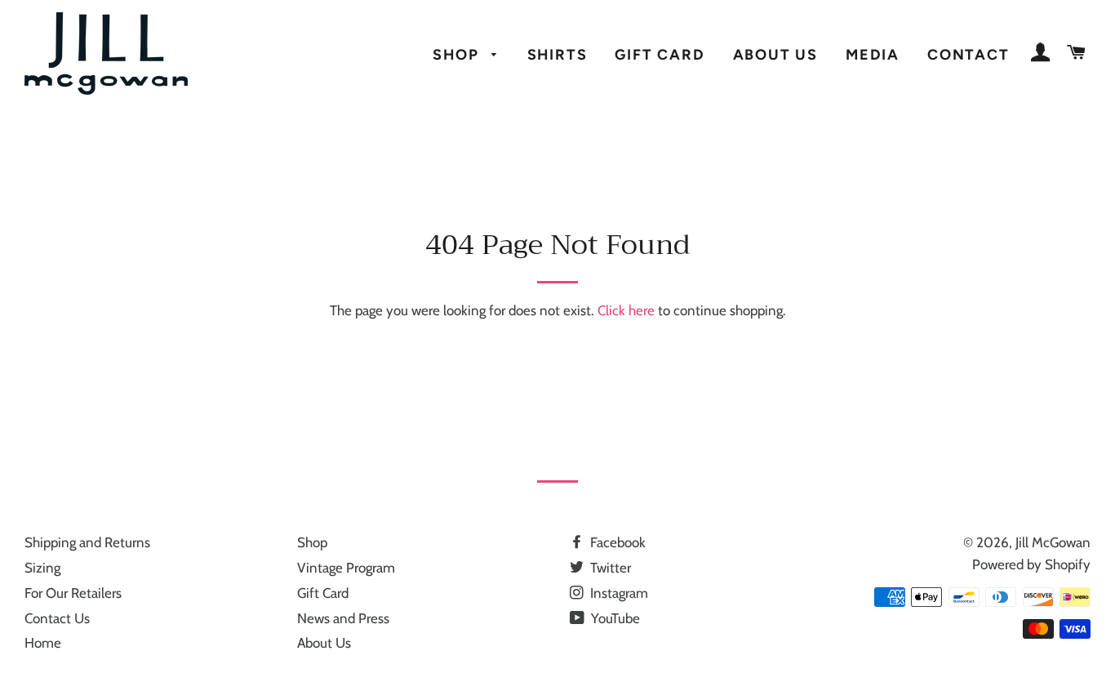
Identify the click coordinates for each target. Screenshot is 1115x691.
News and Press (343, 618)
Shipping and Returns (87, 542)
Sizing (42, 567)
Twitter (609, 567)
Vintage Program (346, 567)
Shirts (557, 54)
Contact (968, 54)
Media (873, 54)
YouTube (614, 618)
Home (42, 643)
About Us (775, 54)
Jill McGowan (1053, 542)
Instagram (617, 593)
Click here (626, 310)
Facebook (616, 542)
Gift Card (659, 54)
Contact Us (57, 618)
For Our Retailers (73, 593)
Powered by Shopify (1031, 564)
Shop (458, 54)
